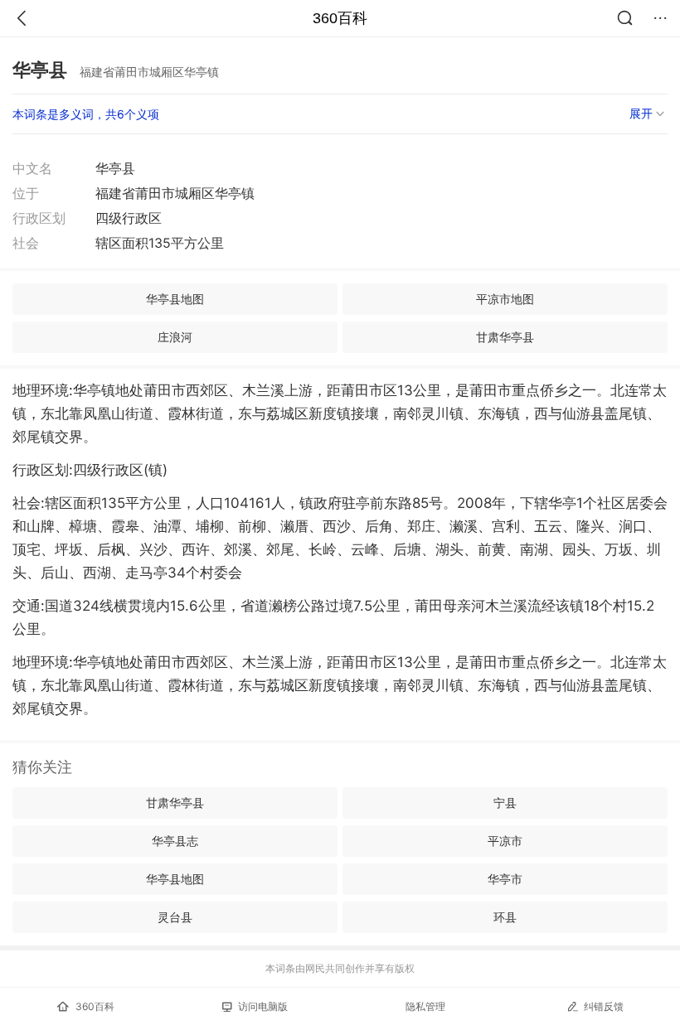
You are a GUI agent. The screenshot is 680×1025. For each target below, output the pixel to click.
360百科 (340, 18)
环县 (505, 917)
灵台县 (175, 917)
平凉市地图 (505, 299)
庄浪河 (175, 337)
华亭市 (505, 879)
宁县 (505, 802)
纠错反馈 (604, 1006)
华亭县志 (175, 841)
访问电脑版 (263, 1006)
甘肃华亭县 (505, 337)
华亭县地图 (175, 299)
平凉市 (505, 841)
